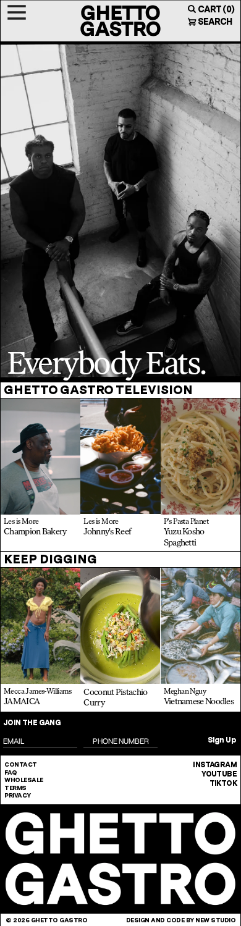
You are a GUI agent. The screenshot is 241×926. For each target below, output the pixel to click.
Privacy (17, 795)
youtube (219, 774)
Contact (20, 764)
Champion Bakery (35, 531)
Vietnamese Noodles (199, 701)
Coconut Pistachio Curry (115, 698)
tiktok (223, 783)
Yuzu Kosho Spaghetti (184, 537)
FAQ (10, 772)
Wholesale (23, 779)
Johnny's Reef (107, 531)
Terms (15, 787)
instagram (215, 764)
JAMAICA (22, 701)
